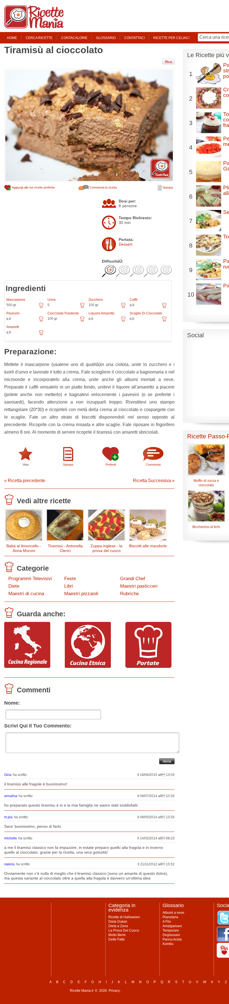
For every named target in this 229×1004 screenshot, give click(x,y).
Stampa (167, 187)
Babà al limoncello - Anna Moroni (23, 548)
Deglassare (171, 935)
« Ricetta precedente (24, 480)
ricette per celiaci (171, 38)
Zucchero (96, 300)
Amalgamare (172, 926)
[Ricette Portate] (148, 666)
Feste (70, 578)
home (12, 38)
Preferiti (111, 464)
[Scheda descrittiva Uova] (82, 307)
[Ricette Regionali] (27, 666)
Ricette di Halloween (124, 917)
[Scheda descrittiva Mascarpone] (41, 307)
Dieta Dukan (117, 922)
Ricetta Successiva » (154, 480)
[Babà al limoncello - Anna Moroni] (23, 526)
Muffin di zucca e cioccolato (206, 483)
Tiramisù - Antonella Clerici (65, 548)
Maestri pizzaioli (81, 593)
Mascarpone (15, 300)
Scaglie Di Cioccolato (146, 313)
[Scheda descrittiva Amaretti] (41, 334)
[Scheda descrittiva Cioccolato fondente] (82, 321)
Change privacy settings (141, 991)
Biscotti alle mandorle (148, 546)
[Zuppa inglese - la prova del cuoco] (106, 526)
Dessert (125, 244)
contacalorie (74, 38)
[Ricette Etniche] (88, 666)
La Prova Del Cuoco (123, 930)
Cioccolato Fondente (63, 313)
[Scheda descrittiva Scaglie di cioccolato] (164, 321)
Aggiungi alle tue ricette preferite (33, 187)
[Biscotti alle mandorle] (147, 526)
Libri (68, 586)
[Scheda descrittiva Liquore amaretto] (123, 321)
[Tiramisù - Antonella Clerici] (65, 526)
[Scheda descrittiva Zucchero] (123, 307)
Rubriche (129, 593)
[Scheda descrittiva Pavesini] (41, 321)
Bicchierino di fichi (206, 527)
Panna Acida (172, 939)
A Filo (167, 922)
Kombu (168, 944)
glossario (106, 38)
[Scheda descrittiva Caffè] (164, 307)
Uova (51, 300)
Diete (13, 586)
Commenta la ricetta (103, 187)
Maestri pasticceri (139, 586)
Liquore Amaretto (102, 313)
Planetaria (170, 917)
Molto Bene (117, 935)
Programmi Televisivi (30, 578)
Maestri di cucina (26, 593)
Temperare (171, 930)
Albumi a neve (173, 913)
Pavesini (13, 313)
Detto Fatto (116, 939)
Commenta (153, 464)
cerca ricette (39, 38)
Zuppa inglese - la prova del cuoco (106, 548)
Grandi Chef (132, 578)
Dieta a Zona (118, 926)
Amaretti (12, 327)
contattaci (134, 38)
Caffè (134, 300)
